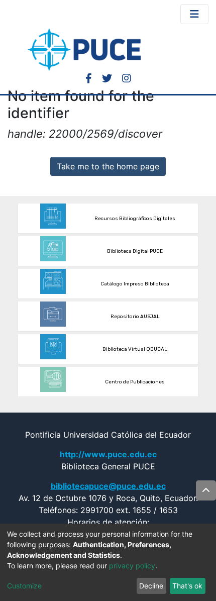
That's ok (187, 585)
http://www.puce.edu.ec (108, 454)
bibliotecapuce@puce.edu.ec (108, 486)
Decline (151, 585)
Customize (24, 585)
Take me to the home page (108, 166)
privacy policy (132, 565)
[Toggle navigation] (194, 14)
